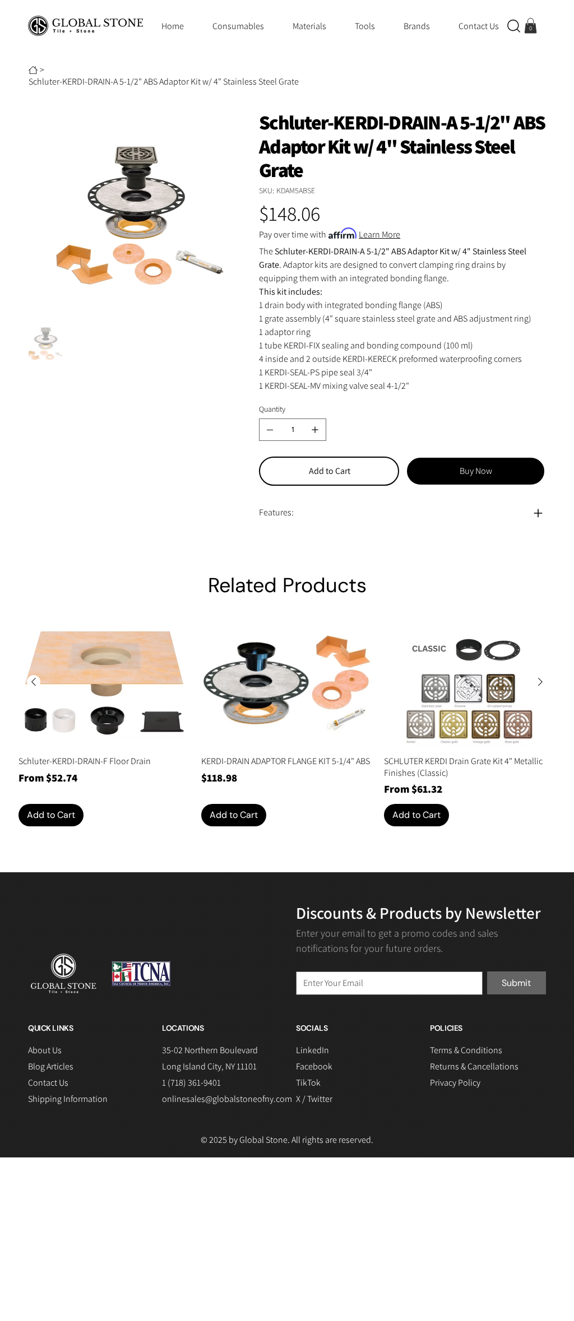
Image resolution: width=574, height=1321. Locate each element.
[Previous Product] (33, 682)
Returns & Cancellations (474, 1066)
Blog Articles (50, 1066)
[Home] (33, 70)
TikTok (308, 1083)
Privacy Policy (455, 1083)
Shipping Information (68, 1099)
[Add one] (315, 429)
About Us (45, 1050)
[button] (514, 26)
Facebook (314, 1066)
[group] (287, 722)
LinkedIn (312, 1050)
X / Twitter (314, 1099)
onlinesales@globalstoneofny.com (227, 1099)
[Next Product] (540, 682)
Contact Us (48, 1083)
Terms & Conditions (466, 1050)
